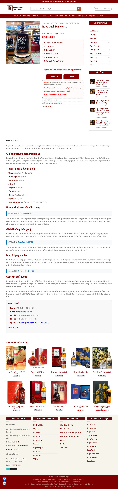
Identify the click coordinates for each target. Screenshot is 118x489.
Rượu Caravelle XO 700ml (26, 242)
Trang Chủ (17, 16)
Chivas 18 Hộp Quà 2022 (80, 372)
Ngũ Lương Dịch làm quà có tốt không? (102, 102)
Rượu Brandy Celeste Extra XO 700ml (16, 372)
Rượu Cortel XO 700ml (37, 372)
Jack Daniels (74, 23)
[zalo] (4, 483)
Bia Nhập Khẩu (70, 16)
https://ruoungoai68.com (24, 312)
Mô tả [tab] (8, 141)
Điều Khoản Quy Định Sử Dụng (69, 436)
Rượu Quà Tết (82, 16)
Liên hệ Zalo (54, 77)
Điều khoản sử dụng (65, 484)
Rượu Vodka (59, 16)
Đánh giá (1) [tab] (15, 141)
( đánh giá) (54, 33)
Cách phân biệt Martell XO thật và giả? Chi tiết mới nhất (103, 82)
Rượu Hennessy (92, 457)
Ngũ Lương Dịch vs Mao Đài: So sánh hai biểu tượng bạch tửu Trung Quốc (102, 112)
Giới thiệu (63, 440)
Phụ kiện (92, 16)
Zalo (17, 327)
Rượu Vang (36, 16)
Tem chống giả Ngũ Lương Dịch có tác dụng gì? (102, 92)
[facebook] (4, 479)
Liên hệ (62, 444)
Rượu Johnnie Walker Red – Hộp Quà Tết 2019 (16, 407)
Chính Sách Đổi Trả (66, 429)
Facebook (11, 327)
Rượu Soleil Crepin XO (59, 406)
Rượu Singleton (92, 439)
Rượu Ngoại (26, 16)
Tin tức (100, 16)
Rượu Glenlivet (92, 443)
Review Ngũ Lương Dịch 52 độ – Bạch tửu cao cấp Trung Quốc (103, 123)
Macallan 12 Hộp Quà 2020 (59, 372)
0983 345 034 (16, 465)
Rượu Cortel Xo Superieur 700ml (80, 407)
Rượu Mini (93, 38)
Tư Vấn (71, 77)
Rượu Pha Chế (47, 16)
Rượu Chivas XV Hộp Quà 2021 (102, 372)
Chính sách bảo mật (79, 484)
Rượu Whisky (64, 23)
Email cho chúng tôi (12, 449)
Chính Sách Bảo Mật (66, 425)
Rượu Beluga (91, 461)
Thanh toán (64, 448)
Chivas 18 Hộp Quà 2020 (25, 213)
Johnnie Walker (92, 436)
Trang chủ (45, 23)
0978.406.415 (16, 442)
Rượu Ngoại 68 (70, 486)
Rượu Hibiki (91, 432)
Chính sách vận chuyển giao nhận (70, 433)
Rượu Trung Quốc (95, 54)
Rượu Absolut (91, 450)
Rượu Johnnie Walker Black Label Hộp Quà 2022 (102, 407)
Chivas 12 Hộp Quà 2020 (26, 271)
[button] (9, 61)
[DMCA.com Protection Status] (11, 469)
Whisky (92, 65)
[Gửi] (79, 9)
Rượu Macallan (92, 428)
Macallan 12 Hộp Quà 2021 (37, 406)
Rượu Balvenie (91, 446)
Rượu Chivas (91, 425)
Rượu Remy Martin (93, 454)
